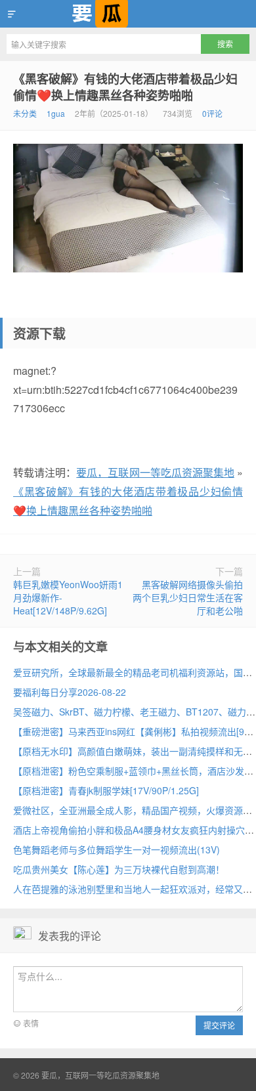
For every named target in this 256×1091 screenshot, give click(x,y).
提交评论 (219, 1025)
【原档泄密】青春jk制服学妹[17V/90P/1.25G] (106, 790)
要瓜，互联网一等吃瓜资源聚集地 (128, 14)
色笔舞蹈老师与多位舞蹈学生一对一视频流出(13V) (116, 849)
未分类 (25, 113)
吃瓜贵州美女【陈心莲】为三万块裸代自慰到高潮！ (118, 869)
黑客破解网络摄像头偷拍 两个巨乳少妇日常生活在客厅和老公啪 (188, 597)
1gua (56, 113)
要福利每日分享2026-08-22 (69, 691)
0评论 (212, 113)
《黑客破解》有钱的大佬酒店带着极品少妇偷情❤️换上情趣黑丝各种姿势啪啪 (125, 87)
